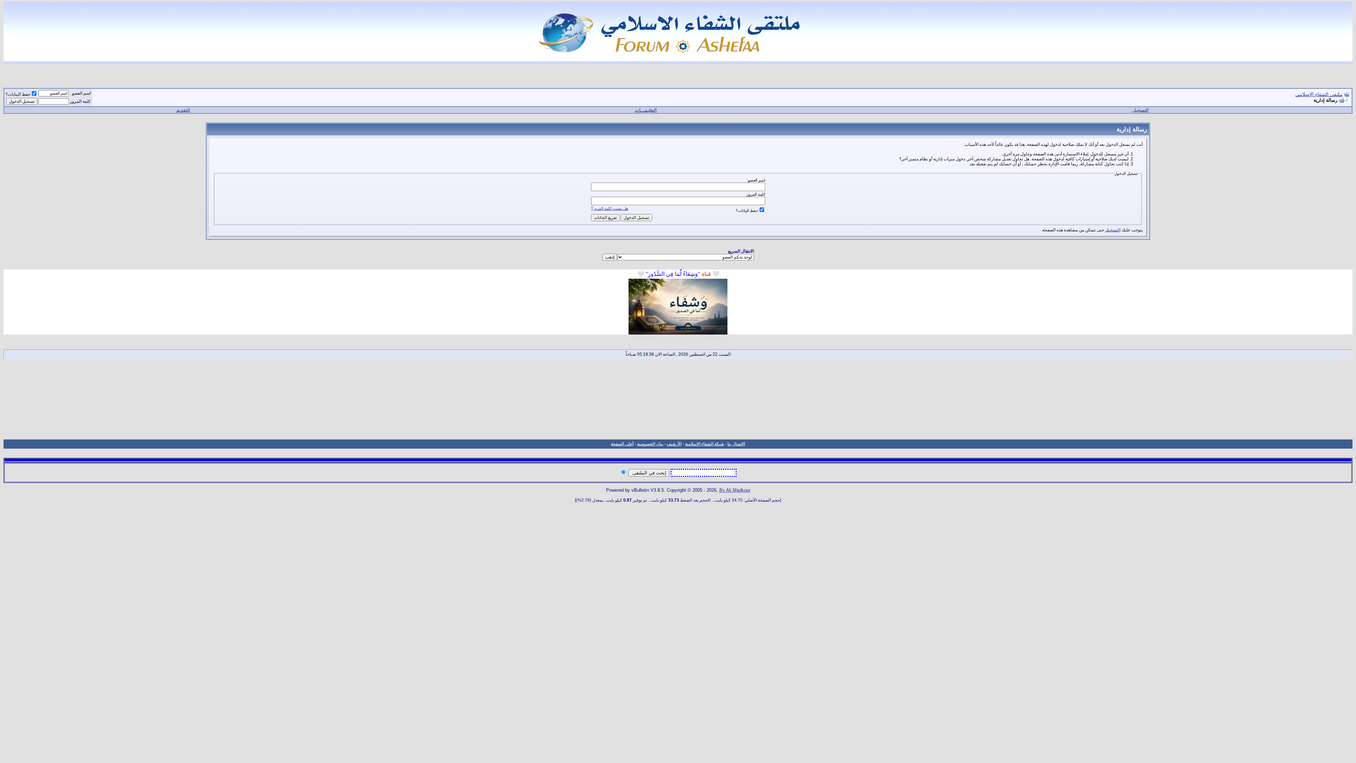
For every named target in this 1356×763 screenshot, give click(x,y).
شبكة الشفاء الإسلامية (704, 444)
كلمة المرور (80, 101)
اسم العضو (81, 93)
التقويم (183, 110)
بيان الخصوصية (650, 444)
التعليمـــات (646, 110)
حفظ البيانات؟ (18, 94)
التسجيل (1140, 110)
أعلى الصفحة (622, 444)
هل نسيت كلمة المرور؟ (609, 208)
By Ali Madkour (734, 490)
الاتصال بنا (736, 444)
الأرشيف (674, 444)
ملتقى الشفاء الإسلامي (1319, 94)
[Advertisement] (678, 399)
